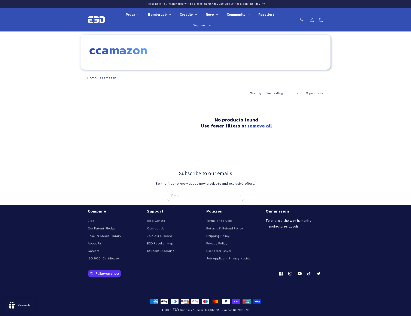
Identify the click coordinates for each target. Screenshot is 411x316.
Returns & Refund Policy (224, 228)
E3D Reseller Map (160, 243)
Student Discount (160, 251)
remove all (260, 126)
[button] (302, 19)
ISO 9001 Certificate (103, 258)
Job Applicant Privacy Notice (228, 258)
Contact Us (155, 228)
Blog (91, 221)
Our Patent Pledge (102, 228)
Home (92, 78)
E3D (176, 310)
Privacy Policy (216, 243)
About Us (95, 243)
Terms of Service (219, 221)
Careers (94, 251)
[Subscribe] (239, 196)
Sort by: (256, 93)
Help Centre (156, 221)
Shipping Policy (218, 236)
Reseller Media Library (104, 236)
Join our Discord (159, 236)
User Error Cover (219, 251)
